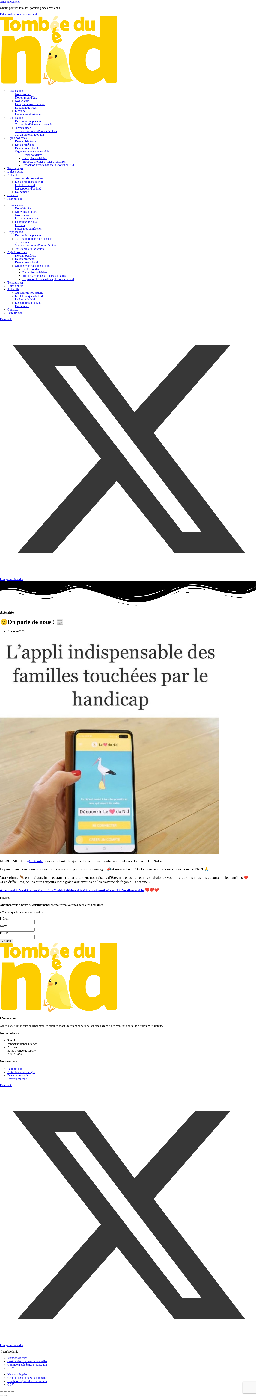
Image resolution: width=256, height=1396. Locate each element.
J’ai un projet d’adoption (29, 134)
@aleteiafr (34, 861)
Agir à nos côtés (17, 138)
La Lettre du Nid (25, 185)
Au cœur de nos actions (29, 178)
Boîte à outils (15, 171)
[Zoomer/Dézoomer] (1, 1391)
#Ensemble (135, 890)
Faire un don (14, 198)
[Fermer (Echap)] (12, 1391)
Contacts (12, 195)
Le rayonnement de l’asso (30, 104)
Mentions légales (17, 1357)
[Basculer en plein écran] (5, 1391)
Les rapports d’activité (28, 188)
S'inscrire (6, 940)
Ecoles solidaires (32, 154)
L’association (15, 90)
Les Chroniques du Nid (29, 181)
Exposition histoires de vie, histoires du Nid (48, 164)
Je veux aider (23, 127)
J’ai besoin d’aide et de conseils (33, 124)
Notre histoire (23, 94)
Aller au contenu (10, 1)
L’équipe (20, 111)
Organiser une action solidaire (32, 151)
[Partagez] (8, 1391)
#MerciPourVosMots (51, 890)
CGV (10, 1368)
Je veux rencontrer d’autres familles (36, 131)
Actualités (13, 175)
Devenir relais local (26, 148)
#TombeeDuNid (12, 890)
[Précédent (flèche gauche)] (1, 1395)
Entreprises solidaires (34, 158)
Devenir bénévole (25, 141)
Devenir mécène (24, 144)
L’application (15, 117)
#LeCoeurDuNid (114, 890)
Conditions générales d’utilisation (27, 1364)
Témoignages (15, 168)
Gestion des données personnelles (27, 1361)
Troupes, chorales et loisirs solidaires (44, 161)
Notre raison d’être (26, 97)
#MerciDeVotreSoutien (84, 890)
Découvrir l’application (28, 121)
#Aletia (29, 890)
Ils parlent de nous (26, 107)
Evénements (22, 191)
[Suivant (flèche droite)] (5, 1395)
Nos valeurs (22, 100)
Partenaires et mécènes (28, 114)
